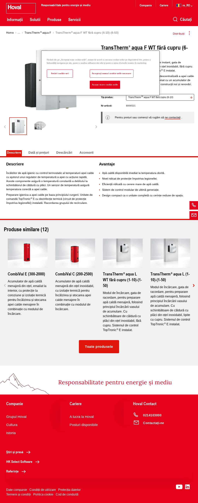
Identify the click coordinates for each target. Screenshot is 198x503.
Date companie (16, 489)
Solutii (35, 19)
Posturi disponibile (84, 425)
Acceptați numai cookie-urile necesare (111, 73)
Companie (146, 5)
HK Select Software (19, 461)
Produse (54, 19)
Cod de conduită (67, 494)
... (19, 32)
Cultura (11, 425)
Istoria (11, 433)
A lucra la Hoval (82, 417)
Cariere (164, 5)
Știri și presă (14, 451)
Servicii (74, 19)
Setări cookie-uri (60, 73)
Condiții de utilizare (42, 489)
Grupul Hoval (16, 417)
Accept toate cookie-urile (105, 84)
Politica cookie (43, 494)
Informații (15, 19)
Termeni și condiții (18, 494)
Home (10, 32)
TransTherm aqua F (38, 32)
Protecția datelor (69, 489)
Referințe (12, 471)
